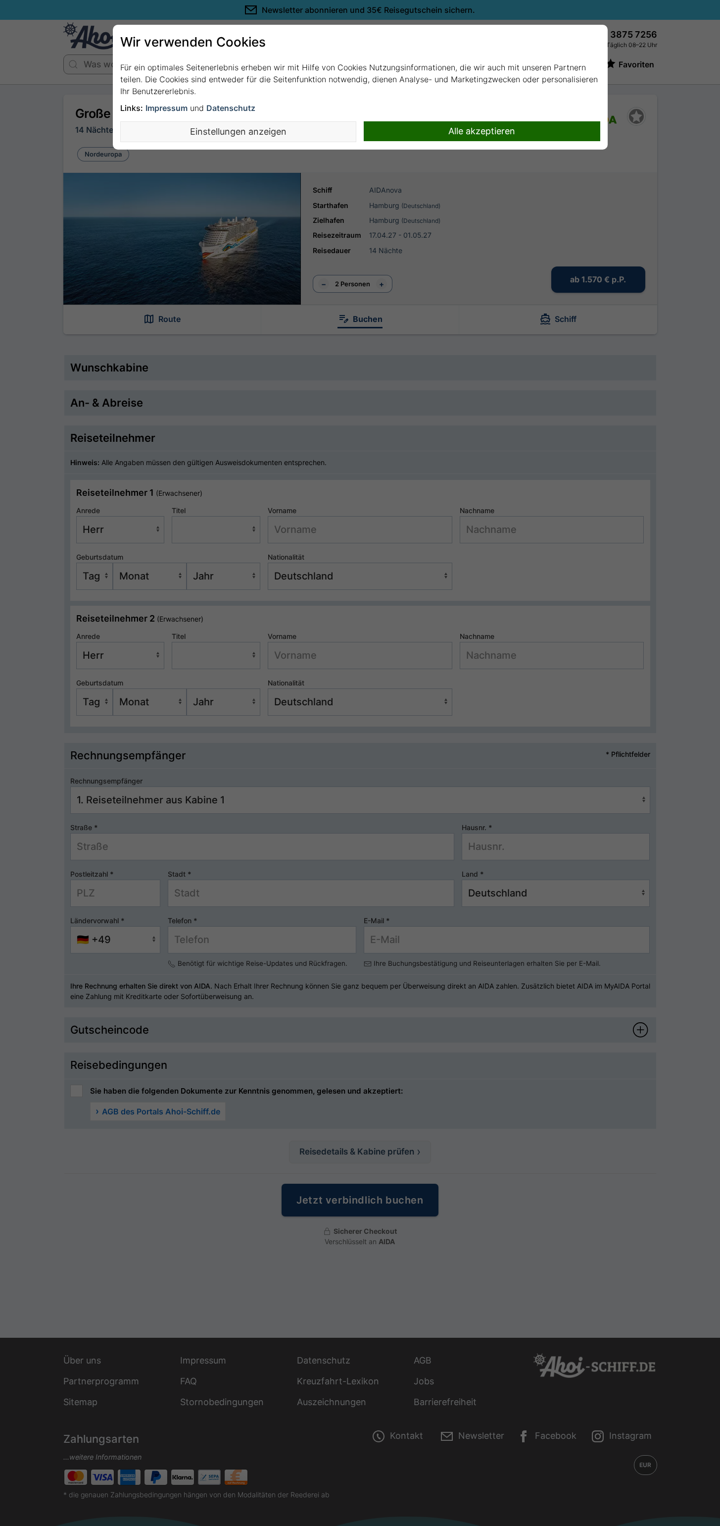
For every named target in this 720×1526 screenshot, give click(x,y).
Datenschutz (230, 108)
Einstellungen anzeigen (238, 131)
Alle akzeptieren (481, 131)
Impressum (166, 108)
